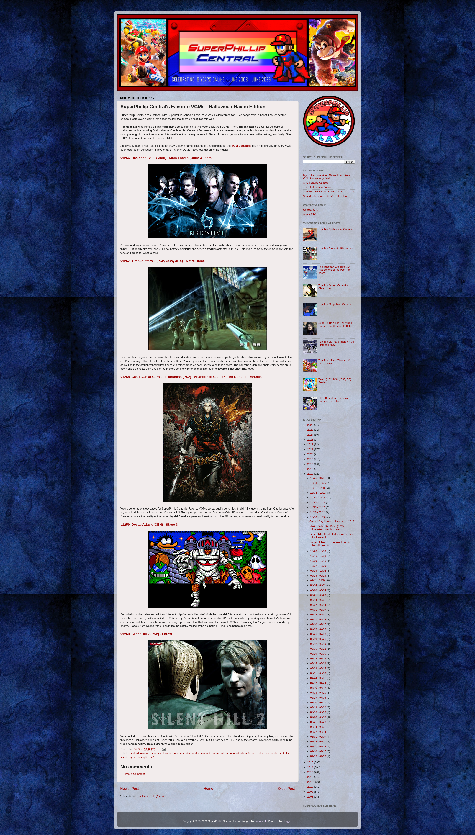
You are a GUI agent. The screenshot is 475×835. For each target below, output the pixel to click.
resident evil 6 (241, 753)
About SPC (309, 214)
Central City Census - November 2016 (331, 521)
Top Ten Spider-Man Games (335, 229)
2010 (310, 786)
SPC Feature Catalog (315, 182)
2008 (310, 796)
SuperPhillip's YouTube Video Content (325, 196)
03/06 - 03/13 (318, 712)
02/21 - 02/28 (318, 722)
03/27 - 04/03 (318, 697)
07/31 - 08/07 (318, 609)
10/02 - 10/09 (318, 565)
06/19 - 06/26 (318, 639)
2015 (310, 762)
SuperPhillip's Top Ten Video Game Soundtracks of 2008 (335, 324)
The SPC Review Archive (317, 187)
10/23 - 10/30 (318, 551)
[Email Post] (163, 749)
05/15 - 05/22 (318, 663)
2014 (310, 767)
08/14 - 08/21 (318, 600)
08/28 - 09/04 (318, 590)
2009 (310, 791)
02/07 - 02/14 (318, 732)
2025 (310, 429)
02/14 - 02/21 (318, 727)
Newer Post (129, 788)
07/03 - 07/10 (318, 629)
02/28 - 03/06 (318, 717)
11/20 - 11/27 (318, 502)
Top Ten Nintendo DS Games (335, 248)
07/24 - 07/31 (318, 614)
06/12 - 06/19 (318, 644)
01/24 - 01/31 (318, 741)
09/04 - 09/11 (318, 585)
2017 (310, 469)
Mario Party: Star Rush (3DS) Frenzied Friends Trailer (326, 528)
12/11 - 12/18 (318, 488)
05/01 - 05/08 (318, 673)
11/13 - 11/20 (318, 507)
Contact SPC (310, 210)
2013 (310, 772)
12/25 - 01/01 (318, 478)
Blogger (287, 821)
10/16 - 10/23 (318, 556)
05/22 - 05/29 (318, 658)
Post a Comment (135, 773)
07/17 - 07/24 (318, 619)
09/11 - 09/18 (318, 580)
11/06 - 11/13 (318, 512)
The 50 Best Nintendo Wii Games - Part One (333, 399)
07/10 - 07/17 (318, 624)
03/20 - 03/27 (318, 702)
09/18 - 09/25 (318, 575)
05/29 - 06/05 (318, 653)
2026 (310, 425)
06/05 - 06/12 (318, 648)
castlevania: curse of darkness (176, 753)
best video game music (143, 753)
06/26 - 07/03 (318, 634)
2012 (310, 777)
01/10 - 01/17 (318, 751)
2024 (310, 434)
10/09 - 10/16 (318, 561)
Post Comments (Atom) (150, 796)
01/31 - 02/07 (318, 736)
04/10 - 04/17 (318, 688)
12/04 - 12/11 (318, 492)
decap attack (202, 753)
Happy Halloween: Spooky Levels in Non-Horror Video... (330, 543)
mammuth (261, 821)
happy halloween (222, 753)
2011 (310, 782)
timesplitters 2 (146, 757)
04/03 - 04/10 (318, 692)
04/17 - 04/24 (318, 683)
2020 (310, 454)
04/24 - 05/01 (318, 678)
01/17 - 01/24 (318, 746)
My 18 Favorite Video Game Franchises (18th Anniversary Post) (326, 177)
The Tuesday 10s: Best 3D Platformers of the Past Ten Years (334, 269)
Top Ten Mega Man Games (334, 304)
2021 (310, 449)
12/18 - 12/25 (318, 483)
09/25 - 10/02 (318, 570)
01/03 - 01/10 (318, 756)
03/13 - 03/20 (318, 707)
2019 (310, 459)
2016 (310, 473)
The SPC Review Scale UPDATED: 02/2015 (328, 191)
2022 (310, 444)
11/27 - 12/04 (318, 497)
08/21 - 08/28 (318, 595)
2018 (310, 464)
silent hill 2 (257, 753)
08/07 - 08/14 (318, 605)
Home (208, 788)
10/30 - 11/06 (318, 517)
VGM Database (241, 145)
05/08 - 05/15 (318, 668)
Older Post (286, 788)
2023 (310, 439)
